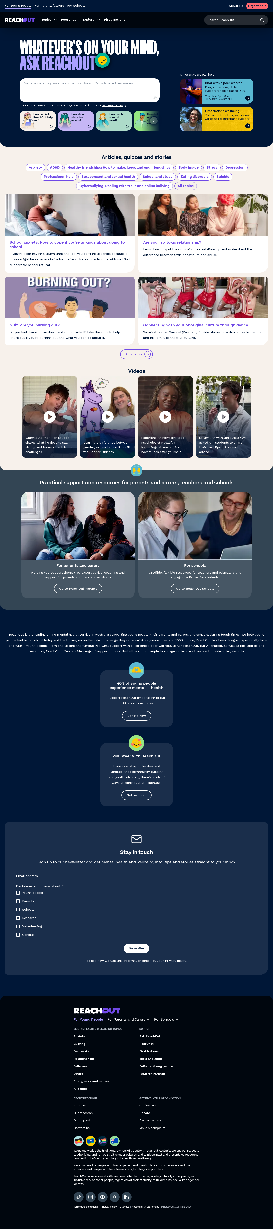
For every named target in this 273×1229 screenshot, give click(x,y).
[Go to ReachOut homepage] (20, 20)
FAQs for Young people (156, 1066)
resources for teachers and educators (205, 572)
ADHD (55, 167)
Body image (188, 167)
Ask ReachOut (187, 646)
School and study (158, 176)
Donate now (136, 716)
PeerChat (102, 646)
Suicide (223, 176)
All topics (186, 186)
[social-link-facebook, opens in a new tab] (115, 1197)
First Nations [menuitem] (114, 19)
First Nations (149, 1051)
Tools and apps (150, 1059)
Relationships (84, 1059)
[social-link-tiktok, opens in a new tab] (79, 1197)
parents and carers (173, 634)
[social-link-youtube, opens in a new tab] (103, 1197)
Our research (83, 1113)
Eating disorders (195, 176)
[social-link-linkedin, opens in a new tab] (127, 1197)
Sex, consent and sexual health (108, 176)
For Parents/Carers (49, 5)
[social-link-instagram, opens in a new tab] (91, 1197)
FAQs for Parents (152, 1074)
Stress (212, 167)
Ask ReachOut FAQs (114, 105)
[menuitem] (48, 20)
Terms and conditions (86, 1207)
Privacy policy (175, 961)
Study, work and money (91, 1081)
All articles (133, 354)
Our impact (82, 1121)
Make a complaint (152, 1128)
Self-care (80, 1066)
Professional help (59, 176)
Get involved (136, 795)
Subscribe (136, 948)
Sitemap (124, 1207)
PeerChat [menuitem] (68, 19)
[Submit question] (155, 97)
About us (236, 6)
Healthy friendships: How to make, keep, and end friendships (119, 167)
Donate (144, 1113)
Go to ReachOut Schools (195, 588)
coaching (111, 572)
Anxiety (35, 167)
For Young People (18, 5)
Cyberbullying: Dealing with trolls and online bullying (124, 186)
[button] (49, 417)
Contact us (82, 1128)
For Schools (76, 5)
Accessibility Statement (145, 1207)
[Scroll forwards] (154, 120)
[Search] (262, 20)
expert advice (92, 572)
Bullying (80, 1044)
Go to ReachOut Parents (78, 588)
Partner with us (150, 1121)
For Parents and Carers (126, 1020)
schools (202, 634)
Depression (234, 167)
